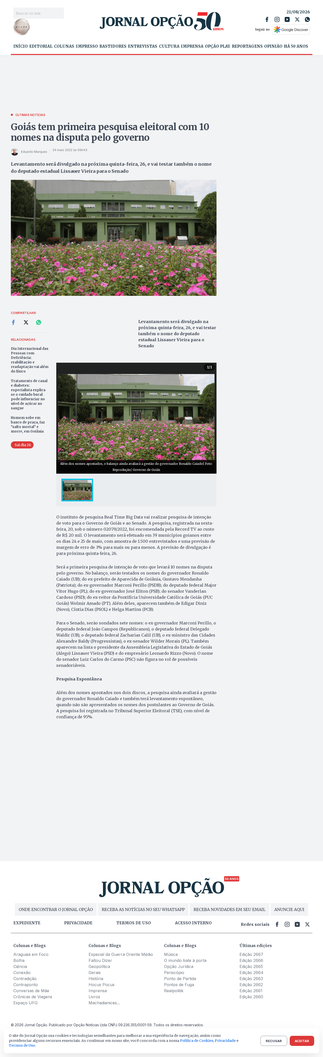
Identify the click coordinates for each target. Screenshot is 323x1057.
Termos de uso (133, 923)
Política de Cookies (196, 1040)
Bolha (18, 960)
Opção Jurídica (178, 966)
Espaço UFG (25, 1002)
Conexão (22, 972)
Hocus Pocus (102, 984)
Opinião (273, 46)
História (96, 978)
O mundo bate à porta (185, 960)
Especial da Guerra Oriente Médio (121, 954)
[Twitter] (297, 19)
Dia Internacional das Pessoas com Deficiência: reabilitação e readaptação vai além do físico (29, 360)
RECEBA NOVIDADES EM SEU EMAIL (229, 909)
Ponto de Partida (180, 978)
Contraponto (25, 984)
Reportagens (247, 46)
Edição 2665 (251, 966)
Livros (94, 996)
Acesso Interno (193, 923)
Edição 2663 (251, 978)
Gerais (95, 972)
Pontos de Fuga (179, 984)
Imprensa (192, 46)
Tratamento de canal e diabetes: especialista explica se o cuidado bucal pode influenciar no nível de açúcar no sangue (29, 394)
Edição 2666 (251, 960)
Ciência (20, 966)
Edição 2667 (251, 954)
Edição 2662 (251, 984)
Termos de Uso (22, 1045)
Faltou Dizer (100, 960)
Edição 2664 (251, 972)
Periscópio (174, 972)
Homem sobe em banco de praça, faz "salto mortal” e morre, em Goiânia (28, 425)
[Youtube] (287, 19)
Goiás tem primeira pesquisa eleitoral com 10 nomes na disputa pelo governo (110, 132)
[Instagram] (277, 19)
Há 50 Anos (296, 46)
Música (171, 954)
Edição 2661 (250, 990)
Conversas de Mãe (31, 990)
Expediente (26, 923)
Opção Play (217, 46)
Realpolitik (173, 990)
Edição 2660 (251, 996)
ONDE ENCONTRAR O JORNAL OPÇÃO (56, 909)
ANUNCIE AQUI (289, 909)
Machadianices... (104, 1002)
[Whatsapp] (307, 19)
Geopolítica (99, 966)
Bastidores (112, 46)
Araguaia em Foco (30, 954)
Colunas (64, 46)
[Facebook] (267, 19)
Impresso (87, 46)
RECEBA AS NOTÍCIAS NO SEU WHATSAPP (143, 909)
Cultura (169, 46)
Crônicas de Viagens (32, 996)
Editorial (40, 46)
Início (20, 46)
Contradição (25, 978)
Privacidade (78, 923)
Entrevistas (142, 46)
